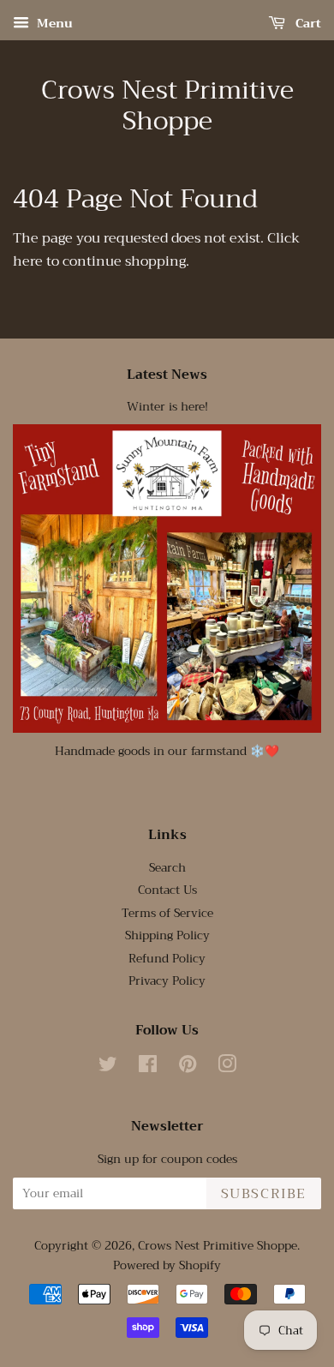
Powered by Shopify (167, 1265)
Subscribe (264, 1194)
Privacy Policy (167, 981)
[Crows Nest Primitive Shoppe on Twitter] (107, 1067)
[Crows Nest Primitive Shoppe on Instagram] (227, 1067)
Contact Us (167, 890)
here (28, 261)
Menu (53, 23)
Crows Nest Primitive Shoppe (167, 105)
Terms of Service (167, 913)
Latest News (167, 374)
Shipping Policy (167, 935)
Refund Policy (167, 958)
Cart (306, 23)
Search (167, 868)
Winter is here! (167, 407)
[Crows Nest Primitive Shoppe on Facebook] (148, 1067)
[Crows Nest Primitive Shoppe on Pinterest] (187, 1067)
